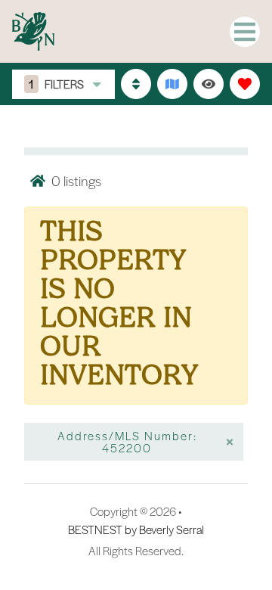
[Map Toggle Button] (172, 84)
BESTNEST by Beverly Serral (136, 529)
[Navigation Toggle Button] (245, 32)
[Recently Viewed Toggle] (208, 84)
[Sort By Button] (136, 84)
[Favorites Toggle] (245, 84)
